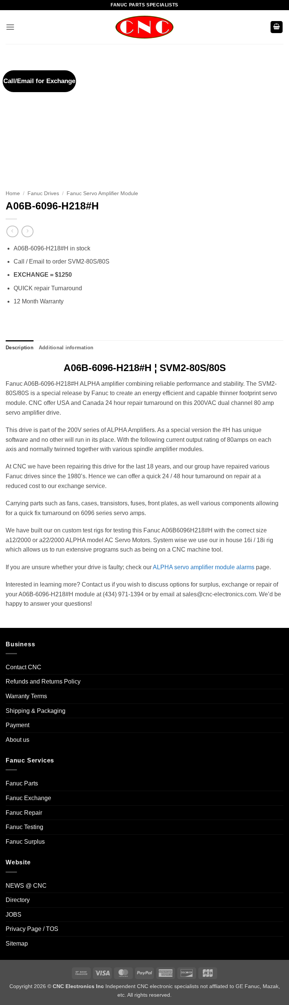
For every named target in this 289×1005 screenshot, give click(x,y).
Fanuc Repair (24, 812)
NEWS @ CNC (26, 885)
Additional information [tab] (66, 347)
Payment (17, 725)
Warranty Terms (26, 696)
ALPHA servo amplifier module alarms (203, 567)
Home (13, 193)
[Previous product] (27, 231)
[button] (10, 27)
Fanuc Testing (24, 827)
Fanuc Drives (43, 193)
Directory (18, 900)
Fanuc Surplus (25, 841)
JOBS (13, 914)
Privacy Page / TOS (32, 929)
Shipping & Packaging (35, 711)
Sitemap (17, 943)
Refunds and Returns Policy (43, 681)
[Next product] (12, 231)
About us (17, 740)
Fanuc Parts (22, 783)
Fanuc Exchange (28, 798)
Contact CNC (23, 667)
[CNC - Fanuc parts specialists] (144, 27)
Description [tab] (19, 347)
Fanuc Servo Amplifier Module (102, 193)
